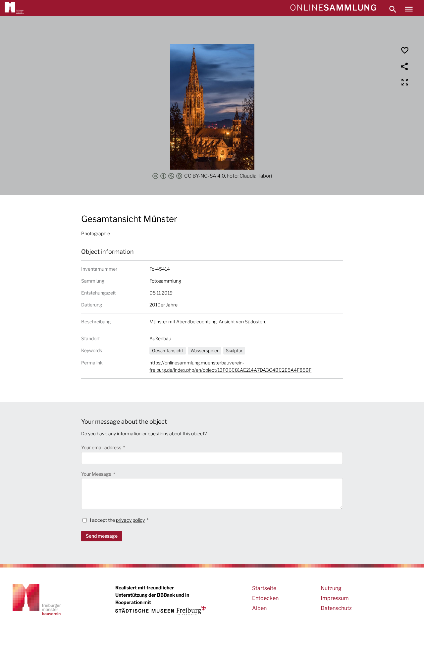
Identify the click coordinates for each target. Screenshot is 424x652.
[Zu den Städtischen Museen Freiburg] (160, 610)
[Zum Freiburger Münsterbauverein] (14, 8)
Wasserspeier (204, 350)
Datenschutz (336, 608)
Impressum (335, 598)
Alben (259, 608)
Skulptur (234, 350)
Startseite (264, 588)
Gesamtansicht (167, 350)
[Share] (404, 66)
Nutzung (331, 588)
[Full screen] (404, 82)
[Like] (404, 50)
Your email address (101, 447)
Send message (102, 536)
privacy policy (130, 520)
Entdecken (265, 598)
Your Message (96, 474)
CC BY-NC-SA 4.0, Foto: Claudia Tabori (228, 176)
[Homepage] (333, 8)
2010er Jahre (163, 304)
